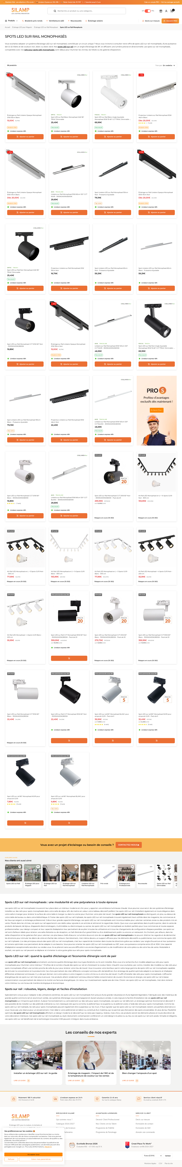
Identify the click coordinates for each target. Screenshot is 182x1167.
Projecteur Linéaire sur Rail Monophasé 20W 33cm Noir (67, 269)
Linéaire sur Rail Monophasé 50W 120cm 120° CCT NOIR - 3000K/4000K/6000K (111, 347)
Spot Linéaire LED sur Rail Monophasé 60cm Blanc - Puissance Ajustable (155, 269)
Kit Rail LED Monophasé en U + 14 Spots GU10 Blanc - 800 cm (68, 572)
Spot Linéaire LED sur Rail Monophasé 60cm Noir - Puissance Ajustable (111, 269)
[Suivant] (176, 874)
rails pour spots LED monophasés (39, 50)
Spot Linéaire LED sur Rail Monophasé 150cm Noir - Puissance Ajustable (111, 193)
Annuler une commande (145, 1132)
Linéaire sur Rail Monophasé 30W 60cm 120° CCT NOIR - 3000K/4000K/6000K (69, 195)
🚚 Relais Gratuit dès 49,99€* (71, 2)
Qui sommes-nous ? (64, 1120)
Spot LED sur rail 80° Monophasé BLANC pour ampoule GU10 (68, 797)
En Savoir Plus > (157, 410)
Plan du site (169, 1163)
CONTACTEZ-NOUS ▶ (128, 845)
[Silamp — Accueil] (20, 1117)
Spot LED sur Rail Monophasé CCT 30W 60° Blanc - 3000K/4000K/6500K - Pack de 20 (155, 636)
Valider (168, 1156)
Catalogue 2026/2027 (65, 1124)
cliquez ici (48, 1147)
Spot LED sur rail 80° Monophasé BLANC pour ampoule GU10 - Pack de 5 (112, 715)
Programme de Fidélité (105, 1128)
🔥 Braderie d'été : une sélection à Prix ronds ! (18, 2)
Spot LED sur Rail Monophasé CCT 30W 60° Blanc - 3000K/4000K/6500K (23, 715)
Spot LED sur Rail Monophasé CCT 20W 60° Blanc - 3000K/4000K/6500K (23, 497)
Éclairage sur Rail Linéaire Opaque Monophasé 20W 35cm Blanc (24, 116)
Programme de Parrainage (106, 1132)
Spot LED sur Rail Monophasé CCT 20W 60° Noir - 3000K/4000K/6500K (25, 345)
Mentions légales (150, 1163)
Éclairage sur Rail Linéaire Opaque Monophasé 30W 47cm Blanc (24, 193)
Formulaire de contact (144, 1124)
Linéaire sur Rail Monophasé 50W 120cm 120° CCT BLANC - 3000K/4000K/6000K (111, 423)
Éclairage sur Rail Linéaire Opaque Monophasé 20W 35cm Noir (68, 345)
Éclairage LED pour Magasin (22, 27)
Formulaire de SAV (143, 1128)
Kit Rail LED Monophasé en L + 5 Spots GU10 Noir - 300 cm (25, 572)
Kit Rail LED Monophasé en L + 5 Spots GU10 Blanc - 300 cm (111, 572)
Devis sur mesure (143, 1120)
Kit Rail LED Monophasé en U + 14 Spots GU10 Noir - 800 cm (155, 497)
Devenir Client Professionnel (107, 1120)
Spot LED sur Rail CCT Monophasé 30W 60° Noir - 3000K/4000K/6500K (69, 715)
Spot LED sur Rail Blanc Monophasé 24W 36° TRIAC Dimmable (67, 118)
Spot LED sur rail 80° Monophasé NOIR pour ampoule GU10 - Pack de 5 (155, 715)
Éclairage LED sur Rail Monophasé (46, 27)
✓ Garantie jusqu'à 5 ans (92, 2)
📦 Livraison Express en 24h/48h (47, 2)
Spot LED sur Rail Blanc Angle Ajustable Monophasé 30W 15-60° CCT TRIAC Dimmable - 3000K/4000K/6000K (112, 118)
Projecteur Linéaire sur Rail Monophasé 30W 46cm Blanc (155, 116)
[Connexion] (166, 11)
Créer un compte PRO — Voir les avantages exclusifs (162, 2)
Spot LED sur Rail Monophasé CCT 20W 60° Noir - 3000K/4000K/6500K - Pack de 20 (112, 497)
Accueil (7, 27)
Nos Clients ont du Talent (106, 1124)
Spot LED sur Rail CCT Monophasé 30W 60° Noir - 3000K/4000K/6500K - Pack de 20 (69, 636)
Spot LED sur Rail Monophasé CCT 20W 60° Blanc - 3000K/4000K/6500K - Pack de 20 (111, 636)
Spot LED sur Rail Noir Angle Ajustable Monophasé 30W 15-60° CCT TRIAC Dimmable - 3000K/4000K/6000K (156, 347)
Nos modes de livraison (65, 1128)
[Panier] (171, 11)
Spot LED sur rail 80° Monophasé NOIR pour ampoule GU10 (23, 797)
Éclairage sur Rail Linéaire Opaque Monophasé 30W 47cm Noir (156, 193)
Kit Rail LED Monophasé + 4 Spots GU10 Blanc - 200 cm (24, 636)
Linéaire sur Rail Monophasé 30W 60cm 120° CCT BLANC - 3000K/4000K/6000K (69, 499)
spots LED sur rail (65, 47)
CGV (160, 1163)
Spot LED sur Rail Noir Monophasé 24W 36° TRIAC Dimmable (23, 271)
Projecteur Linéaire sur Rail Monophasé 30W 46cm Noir (67, 421)
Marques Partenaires (64, 1132)
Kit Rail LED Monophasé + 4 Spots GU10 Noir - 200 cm (155, 572)
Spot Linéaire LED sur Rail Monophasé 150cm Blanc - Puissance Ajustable (23, 421)
